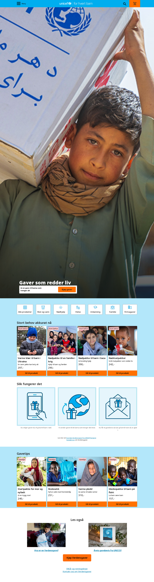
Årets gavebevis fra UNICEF (108, 550)
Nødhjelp (60, 311)
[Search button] (125, 4)
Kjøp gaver (67, 289)
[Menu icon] (18, 3)
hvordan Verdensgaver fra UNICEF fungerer (81, 438)
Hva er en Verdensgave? (46, 550)
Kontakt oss (71, 440)
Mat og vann (43, 311)
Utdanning (95, 311)
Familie (112, 311)
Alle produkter (25, 311)
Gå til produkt (31, 373)
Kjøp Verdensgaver (77, 557)
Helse (78, 311)
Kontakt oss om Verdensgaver (77, 571)
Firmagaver (129, 311)
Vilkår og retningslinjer (77, 568)
